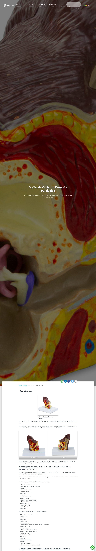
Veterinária (25, 385)
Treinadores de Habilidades (52, 5)
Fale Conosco (63, 5)
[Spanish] (86, 5)
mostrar (29, 391)
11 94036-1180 (77, 8)
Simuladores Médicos (42, 5)
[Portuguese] (85, 5)
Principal (20, 385)
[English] (88, 5)
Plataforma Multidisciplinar (19, 5)
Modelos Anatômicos (31, 5)
